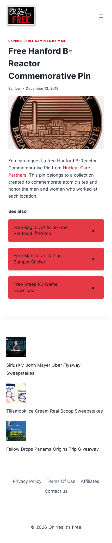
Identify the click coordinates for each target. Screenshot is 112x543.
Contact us (56, 491)
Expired (15, 41)
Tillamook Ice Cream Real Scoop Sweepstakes (54, 411)
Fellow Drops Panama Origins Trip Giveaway (52, 449)
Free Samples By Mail (46, 41)
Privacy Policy (27, 481)
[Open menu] (101, 16)
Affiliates (90, 481)
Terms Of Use (61, 481)
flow (17, 88)
